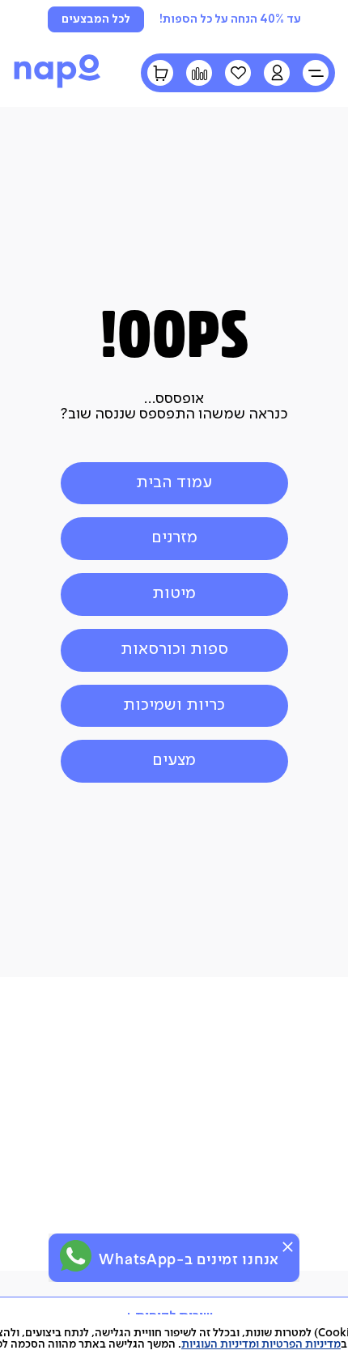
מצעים (174, 760)
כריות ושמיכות (174, 705)
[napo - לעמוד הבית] (57, 87)
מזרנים (174, 537)
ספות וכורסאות (174, 649)
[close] (287, 1247)
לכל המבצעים (96, 19)
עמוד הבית (174, 482)
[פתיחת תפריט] (316, 73)
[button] (277, 73)
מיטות (174, 593)
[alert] (174, 1257)
